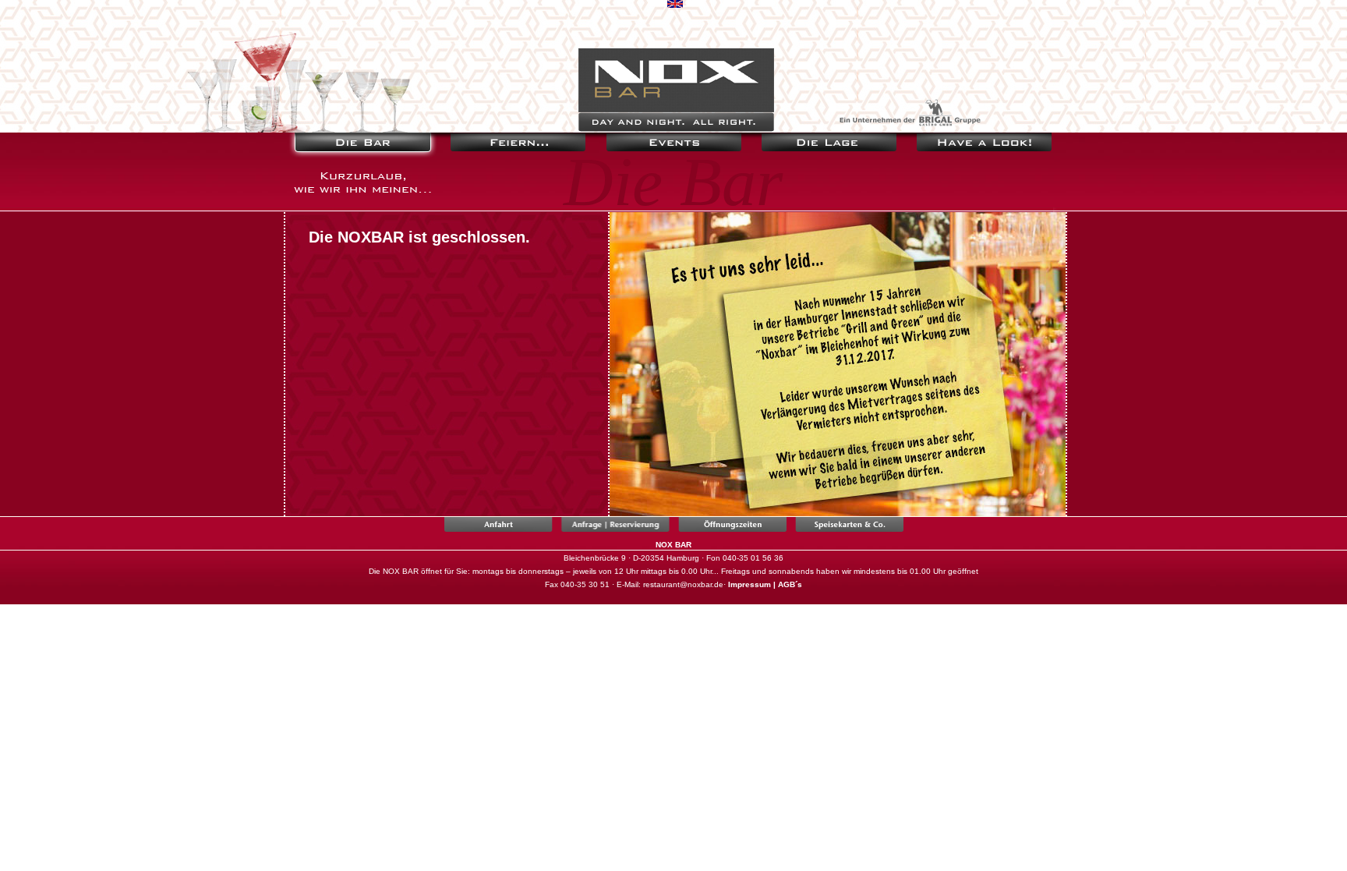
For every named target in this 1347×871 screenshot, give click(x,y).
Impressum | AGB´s (765, 584)
